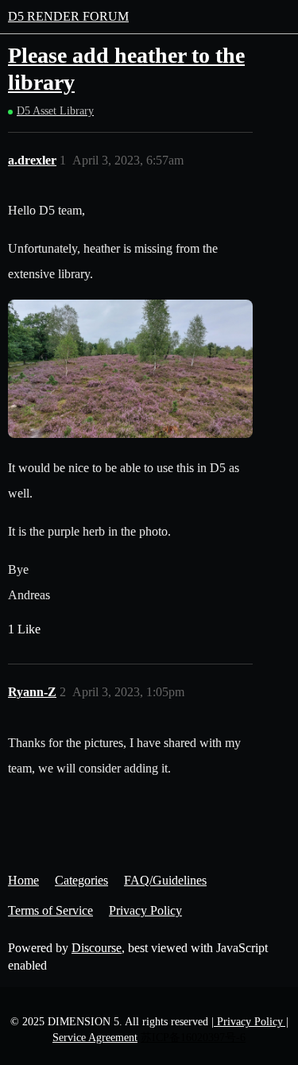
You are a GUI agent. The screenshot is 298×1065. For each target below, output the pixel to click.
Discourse (97, 948)
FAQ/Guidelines (165, 880)
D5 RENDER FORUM (68, 16)
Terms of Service (50, 910)
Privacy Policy (145, 910)
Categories (81, 880)
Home (23, 880)
